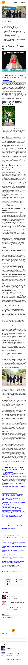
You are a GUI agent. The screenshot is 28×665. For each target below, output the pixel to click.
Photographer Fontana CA (9, 8)
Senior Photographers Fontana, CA (11, 30)
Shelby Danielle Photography (10, 26)
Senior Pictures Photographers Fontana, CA (11, 508)
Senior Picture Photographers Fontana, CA (11, 498)
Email (10, 584)
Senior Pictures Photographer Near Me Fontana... (15, 37)
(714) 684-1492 (5, 80)
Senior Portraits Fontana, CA (8, 24)
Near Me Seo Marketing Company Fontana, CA (12, 525)
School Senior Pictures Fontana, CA (9, 497)
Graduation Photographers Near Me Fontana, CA (15, 32)
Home (15, 2)
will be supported (5, 175)
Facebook (20, 579)
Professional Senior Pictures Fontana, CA (13, 36)
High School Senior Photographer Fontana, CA (14, 34)
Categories (22, 2)
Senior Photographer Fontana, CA (10, 28)
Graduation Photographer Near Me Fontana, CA (14, 39)
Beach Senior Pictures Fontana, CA (10, 27)
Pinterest (20, 581)
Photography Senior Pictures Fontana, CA (11, 507)
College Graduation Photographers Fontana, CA (12, 494)
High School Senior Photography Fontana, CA (13, 31)
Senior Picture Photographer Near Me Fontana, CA (13, 511)
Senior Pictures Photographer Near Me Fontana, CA (13, 500)
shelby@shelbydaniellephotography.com (14, 473)
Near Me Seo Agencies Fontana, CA (9, 528)
